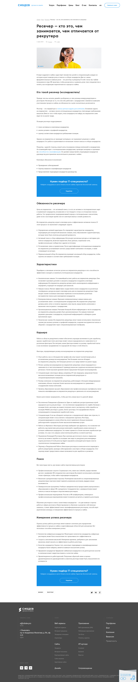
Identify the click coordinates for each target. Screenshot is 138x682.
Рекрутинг (50, 592)
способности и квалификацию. (50, 152)
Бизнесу (40, 592)
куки (129, 674)
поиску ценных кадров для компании (70, 109)
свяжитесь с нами (25, 618)
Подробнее (69, 191)
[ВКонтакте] (21, 667)
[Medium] (30, 667)
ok (123, 678)
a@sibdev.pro (25, 623)
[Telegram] (26, 667)
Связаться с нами (112, 5)
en (101, 5)
